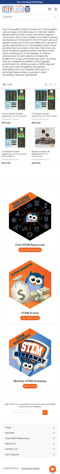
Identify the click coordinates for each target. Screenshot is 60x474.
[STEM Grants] (30, 284)
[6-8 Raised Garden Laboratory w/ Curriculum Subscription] (15, 146)
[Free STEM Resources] (30, 216)
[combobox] (30, 17)
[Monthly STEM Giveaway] (30, 352)
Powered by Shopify (30, 468)
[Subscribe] (45, 412)
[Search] (55, 17)
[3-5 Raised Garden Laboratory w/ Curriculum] (45, 107)
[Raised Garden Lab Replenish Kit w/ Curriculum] (45, 146)
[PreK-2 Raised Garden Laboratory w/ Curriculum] (15, 107)
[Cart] (49, 9)
